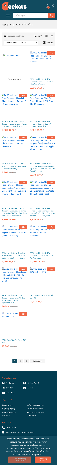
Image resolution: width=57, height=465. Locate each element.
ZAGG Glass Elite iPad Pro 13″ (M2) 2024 (14, 341)
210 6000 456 (11, 428)
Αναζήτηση (51, 15)
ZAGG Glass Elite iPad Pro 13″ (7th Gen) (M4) (41, 297)
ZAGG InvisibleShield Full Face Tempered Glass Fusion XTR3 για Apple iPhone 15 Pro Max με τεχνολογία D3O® (13, 299)
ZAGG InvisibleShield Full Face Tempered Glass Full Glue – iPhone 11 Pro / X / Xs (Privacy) (42, 81)
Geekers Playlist (33, 383)
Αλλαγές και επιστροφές (35, 405)
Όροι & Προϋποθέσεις (35, 409)
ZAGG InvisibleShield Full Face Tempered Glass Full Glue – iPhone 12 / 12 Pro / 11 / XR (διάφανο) (42, 124)
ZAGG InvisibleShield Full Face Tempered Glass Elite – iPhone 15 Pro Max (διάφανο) (41, 255)
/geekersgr (10, 383)
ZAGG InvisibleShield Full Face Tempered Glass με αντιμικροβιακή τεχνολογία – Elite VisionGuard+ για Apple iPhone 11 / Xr (42, 167)
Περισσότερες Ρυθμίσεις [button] (20, 459)
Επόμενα (37, 361)
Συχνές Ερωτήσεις (8, 409)
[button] (39, 74)
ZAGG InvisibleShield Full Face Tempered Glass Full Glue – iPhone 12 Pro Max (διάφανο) (14, 166)
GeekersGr (10, 393)
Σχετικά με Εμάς (7, 405)
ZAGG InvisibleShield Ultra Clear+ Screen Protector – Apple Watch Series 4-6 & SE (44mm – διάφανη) (14, 255)
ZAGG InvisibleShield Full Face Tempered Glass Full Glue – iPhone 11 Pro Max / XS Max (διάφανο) (14, 124)
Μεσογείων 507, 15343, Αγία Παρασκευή (19, 432)
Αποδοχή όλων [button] (43, 459)
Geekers (30, 388)
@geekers (9, 388)
